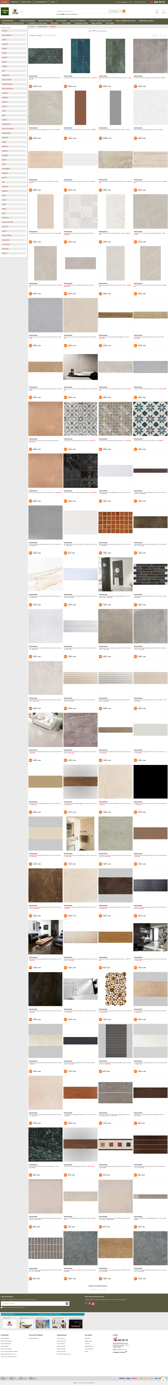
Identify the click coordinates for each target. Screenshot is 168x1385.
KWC (3, 71)
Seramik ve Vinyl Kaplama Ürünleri (100, 20)
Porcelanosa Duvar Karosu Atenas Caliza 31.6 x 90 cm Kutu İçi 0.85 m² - (80, 648)
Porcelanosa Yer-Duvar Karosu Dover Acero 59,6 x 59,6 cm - (45, 337)
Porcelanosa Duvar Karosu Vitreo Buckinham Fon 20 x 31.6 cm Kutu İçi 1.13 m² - (45, 1270)
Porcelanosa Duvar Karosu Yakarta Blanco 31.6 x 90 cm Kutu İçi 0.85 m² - (150, 1063)
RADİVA (4, 253)
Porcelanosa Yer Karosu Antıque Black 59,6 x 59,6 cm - (80, 492)
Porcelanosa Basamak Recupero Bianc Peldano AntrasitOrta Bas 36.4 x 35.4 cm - (114, 1219)
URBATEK (5, 137)
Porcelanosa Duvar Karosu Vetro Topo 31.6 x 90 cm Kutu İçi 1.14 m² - (150, 700)
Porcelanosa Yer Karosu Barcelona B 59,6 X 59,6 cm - (115, 440)
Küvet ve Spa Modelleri (78, 20)
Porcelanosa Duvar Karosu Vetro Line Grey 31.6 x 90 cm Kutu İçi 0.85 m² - (114, 700)
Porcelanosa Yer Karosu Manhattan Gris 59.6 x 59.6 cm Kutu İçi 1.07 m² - (45, 545)
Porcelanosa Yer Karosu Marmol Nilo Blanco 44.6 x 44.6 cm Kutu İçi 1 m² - (45, 648)
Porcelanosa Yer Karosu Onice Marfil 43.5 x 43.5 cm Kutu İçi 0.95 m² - (115, 804)
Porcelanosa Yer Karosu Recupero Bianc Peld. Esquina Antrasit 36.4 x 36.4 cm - (45, 1219)
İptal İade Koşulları (61, 1349)
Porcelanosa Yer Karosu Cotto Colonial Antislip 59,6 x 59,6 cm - (44, 441)
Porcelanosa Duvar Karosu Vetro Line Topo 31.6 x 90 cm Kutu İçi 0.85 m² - (79, 700)
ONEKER (4, 93)
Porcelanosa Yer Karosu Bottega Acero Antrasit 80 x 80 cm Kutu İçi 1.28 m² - (150, 648)
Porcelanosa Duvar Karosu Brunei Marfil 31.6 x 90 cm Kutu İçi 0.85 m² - (150, 1011)
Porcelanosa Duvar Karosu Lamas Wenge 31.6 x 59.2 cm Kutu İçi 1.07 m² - (149, 1167)
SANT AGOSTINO (7, 88)
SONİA (4, 209)
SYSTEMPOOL (6, 124)
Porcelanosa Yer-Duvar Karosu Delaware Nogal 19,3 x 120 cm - (114, 337)
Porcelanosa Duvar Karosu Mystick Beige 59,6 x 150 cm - (45, 286)
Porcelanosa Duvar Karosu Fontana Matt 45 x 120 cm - (114, 234)
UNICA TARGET (7, 80)
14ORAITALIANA (7, 84)
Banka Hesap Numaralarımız (64, 1354)
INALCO (4, 106)
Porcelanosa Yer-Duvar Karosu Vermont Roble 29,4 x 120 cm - (45, 389)
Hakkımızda (14, 2)
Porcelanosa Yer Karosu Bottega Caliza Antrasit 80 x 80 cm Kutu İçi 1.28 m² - (45, 700)
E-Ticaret (78, 1383)
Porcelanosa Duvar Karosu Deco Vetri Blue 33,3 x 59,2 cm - (80, 77)
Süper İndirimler (97, 23)
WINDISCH (5, 218)
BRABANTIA (6, 75)
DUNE (4, 111)
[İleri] (165, 35)
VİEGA (4, 204)
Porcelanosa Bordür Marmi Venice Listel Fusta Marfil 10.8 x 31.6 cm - (115, 1167)
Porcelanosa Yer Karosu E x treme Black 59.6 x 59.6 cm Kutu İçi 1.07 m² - (150, 804)
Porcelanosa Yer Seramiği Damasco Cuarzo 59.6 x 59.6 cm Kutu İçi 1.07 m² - (80, 752)
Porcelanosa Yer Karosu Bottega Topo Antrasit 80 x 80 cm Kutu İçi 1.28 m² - (115, 648)
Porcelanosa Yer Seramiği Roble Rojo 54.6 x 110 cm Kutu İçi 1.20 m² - (80, 1115)
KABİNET (5, 151)
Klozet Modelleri (61, 20)
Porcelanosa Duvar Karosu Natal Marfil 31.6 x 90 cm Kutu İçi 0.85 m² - (45, 1063)
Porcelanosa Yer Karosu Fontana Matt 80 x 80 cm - (148, 129)
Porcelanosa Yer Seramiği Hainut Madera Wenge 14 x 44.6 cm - (149, 1115)
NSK (3, 182)
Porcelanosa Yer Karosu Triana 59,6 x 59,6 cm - (148, 440)
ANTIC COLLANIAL (8, 129)
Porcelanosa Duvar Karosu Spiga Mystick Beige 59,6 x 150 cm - (79, 286)
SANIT (4, 164)
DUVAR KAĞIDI (6, 235)
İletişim (53, 2)
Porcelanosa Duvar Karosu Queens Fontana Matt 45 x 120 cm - (79, 234)
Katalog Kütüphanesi (41, 2)
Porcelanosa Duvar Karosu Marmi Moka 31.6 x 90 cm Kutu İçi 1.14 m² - (45, 804)
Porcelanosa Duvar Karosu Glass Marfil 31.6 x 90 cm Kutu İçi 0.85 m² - (45, 856)
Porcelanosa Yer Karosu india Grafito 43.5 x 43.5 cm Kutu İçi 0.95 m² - (45, 1011)
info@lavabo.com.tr (121, 1349)
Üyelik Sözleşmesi (61, 1351)
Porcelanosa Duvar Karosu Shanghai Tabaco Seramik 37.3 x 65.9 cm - (114, 1270)
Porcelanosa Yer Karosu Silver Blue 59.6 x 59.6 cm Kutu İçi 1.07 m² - (80, 1270)
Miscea (4, 231)
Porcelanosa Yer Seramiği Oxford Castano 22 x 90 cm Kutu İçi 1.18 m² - (115, 752)
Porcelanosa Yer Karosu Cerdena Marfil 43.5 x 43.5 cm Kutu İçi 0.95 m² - (80, 856)
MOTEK (4, 160)
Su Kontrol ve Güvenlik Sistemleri (13, 23)
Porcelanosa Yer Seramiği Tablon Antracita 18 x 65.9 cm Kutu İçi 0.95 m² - (79, 1063)
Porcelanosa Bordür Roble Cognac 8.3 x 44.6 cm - (79, 1166)
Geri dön (53, 26)
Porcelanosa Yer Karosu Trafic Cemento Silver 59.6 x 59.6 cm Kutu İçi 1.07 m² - (115, 856)
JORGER (4, 48)
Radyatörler (55, 23)
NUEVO (4, 62)
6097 (63, 14)
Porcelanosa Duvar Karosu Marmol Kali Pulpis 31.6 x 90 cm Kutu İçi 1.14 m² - (45, 908)
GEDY (3, 213)
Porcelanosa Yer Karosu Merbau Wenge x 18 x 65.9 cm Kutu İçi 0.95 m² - (80, 804)
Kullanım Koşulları (61, 1346)
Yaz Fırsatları (110, 23)
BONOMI (5, 186)
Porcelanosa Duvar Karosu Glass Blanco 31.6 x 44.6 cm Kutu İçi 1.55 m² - (80, 545)
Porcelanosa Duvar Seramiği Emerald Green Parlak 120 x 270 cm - (45, 78)
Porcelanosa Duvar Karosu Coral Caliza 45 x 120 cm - (45, 233)
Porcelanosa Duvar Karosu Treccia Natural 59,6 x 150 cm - (150, 286)
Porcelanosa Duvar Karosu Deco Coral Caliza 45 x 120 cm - (150, 182)
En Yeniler (121, 23)
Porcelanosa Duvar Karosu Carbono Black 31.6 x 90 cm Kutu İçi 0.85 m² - (150, 959)
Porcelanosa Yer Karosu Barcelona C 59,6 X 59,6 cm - (79, 440)
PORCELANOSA (7, 35)
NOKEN (4, 120)
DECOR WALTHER (7, 222)
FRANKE (4, 66)
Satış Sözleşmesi (61, 1338)
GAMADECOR (6, 133)
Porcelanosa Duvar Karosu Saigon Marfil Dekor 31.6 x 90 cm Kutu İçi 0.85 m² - (80, 959)
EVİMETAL (5, 146)
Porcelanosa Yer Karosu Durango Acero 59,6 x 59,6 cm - (44, 129)
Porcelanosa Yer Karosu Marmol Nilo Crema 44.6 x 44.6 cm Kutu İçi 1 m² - (45, 1115)
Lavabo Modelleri (7, 20)
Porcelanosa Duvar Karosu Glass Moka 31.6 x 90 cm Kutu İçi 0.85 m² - (150, 856)
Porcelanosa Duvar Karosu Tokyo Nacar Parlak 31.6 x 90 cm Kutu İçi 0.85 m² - (80, 597)
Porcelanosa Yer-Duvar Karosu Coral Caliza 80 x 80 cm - (80, 337)
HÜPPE (4, 142)
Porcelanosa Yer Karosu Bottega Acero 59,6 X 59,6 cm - (149, 77)
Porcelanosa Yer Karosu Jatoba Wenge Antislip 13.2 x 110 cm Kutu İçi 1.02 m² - (150, 493)
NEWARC (5, 173)
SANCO (4, 200)
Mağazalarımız (88, 1341)
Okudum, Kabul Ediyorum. (14, 1307)
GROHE (4, 39)
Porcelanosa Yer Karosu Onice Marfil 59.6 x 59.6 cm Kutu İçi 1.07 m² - (80, 908)
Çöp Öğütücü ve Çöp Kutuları (37, 23)
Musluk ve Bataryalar (46, 20)
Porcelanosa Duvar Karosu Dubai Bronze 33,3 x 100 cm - (80, 129)
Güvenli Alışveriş (61, 1343)
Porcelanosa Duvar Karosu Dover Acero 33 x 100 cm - (150, 388)
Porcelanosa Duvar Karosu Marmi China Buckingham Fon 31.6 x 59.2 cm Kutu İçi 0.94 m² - (114, 1115)
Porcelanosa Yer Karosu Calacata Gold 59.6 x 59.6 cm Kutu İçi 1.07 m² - (45, 597)
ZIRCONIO (5, 249)
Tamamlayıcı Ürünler (81, 23)
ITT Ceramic (6, 244)
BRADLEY (5, 191)
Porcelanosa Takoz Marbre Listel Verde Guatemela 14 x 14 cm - (44, 1167)
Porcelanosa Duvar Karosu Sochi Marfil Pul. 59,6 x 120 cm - (115, 182)
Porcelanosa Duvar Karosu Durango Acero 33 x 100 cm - (115, 389)
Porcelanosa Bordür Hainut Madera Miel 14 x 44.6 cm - (114, 959)
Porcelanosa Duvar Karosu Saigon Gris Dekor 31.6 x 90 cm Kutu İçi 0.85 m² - (150, 908)
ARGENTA (5, 97)
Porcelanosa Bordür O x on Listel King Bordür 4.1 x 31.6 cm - (150, 1219)
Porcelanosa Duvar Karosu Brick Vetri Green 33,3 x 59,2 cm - (115, 78)
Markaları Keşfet (26, 2)
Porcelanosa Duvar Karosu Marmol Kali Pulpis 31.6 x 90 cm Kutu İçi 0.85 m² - (150, 545)
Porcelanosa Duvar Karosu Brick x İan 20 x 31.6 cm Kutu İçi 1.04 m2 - (150, 597)
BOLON (4, 53)
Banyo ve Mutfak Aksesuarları (126, 20)
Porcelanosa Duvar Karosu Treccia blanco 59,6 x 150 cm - (115, 286)
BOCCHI (4, 177)
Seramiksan (6, 240)
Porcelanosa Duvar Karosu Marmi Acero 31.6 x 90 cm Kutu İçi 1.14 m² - (150, 752)
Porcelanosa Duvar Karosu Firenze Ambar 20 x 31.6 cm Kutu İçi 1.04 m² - (115, 1011)
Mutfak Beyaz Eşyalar (146, 20)
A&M (3, 115)
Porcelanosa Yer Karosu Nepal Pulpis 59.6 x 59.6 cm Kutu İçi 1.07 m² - (45, 959)
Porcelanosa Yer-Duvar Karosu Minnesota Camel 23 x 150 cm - (149, 337)
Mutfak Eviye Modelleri (27, 20)
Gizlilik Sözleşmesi (61, 1341)
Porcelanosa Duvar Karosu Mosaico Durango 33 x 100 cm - (80, 389)
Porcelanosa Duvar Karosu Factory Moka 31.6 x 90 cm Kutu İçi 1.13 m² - (115, 908)
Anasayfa (4, 2)
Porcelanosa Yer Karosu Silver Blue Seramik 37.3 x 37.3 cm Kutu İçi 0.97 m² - (150, 1270)
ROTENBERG (6, 169)
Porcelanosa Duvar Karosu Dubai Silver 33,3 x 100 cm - (114, 129)
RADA (4, 195)
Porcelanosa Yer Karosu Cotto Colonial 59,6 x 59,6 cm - (45, 492)
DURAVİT (5, 44)
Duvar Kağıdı (66, 23)
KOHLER (4, 31)
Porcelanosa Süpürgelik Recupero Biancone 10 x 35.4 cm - (80, 1219)
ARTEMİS (5, 155)
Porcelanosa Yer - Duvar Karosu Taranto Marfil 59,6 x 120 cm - (44, 182)
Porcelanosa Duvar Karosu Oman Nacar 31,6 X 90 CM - (79, 181)
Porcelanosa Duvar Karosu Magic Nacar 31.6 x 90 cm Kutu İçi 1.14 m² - (115, 493)
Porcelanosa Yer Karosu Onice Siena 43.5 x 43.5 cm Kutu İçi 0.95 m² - (45, 752)
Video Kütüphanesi (89, 1349)
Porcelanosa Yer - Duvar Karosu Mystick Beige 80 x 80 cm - (149, 234)
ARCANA (4, 102)
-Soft (74, 1383)
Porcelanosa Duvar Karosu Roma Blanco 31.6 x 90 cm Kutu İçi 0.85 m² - (80, 1011)
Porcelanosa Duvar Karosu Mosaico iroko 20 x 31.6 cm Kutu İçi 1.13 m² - (115, 545)
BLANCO (4, 57)
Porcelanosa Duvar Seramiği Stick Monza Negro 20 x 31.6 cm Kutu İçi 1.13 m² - (115, 1063)
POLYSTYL (5, 226)
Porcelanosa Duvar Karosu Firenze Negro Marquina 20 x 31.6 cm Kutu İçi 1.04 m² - (114, 597)
